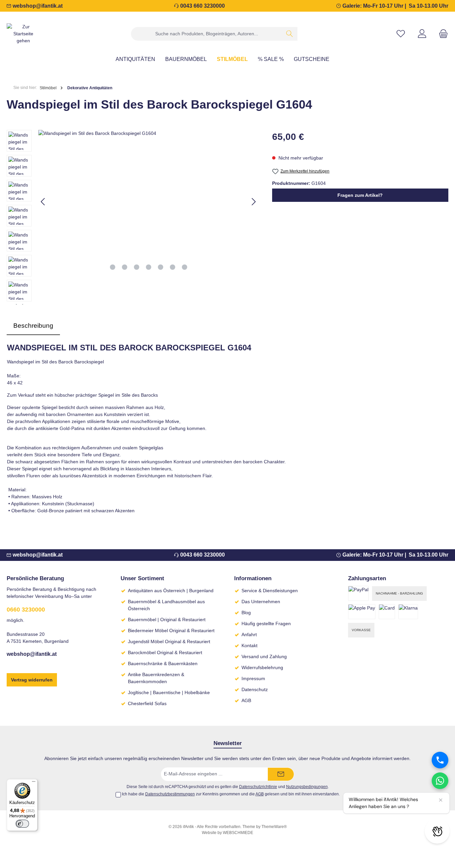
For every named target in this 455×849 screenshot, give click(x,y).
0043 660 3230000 (202, 6)
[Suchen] (289, 34)
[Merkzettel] (401, 34)
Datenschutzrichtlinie (258, 786)
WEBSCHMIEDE (238, 832)
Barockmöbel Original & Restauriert (165, 652)
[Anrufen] (440, 760)
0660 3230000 (26, 609)
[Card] (387, 611)
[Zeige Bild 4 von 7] (148, 267)
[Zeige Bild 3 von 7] (136, 267)
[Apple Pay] (361, 611)
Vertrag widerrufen (32, 679)
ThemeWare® (274, 826)
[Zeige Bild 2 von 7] (124, 267)
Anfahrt (249, 634)
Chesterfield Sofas (147, 703)
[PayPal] (358, 593)
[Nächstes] (253, 201)
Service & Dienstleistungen (269, 590)
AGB (246, 700)
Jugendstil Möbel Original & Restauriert (169, 641)
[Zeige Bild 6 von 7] (172, 267)
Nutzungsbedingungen (307, 786)
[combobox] (206, 34)
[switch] (22, 824)
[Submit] (280, 774)
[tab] (33, 326)
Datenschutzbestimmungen (170, 794)
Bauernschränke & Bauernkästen (163, 663)
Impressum (253, 678)
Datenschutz (254, 689)
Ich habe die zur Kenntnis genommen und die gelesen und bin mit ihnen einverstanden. (231, 794)
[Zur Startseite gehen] (23, 33)
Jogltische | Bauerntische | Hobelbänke (169, 692)
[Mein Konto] (422, 34)
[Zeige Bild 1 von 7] (112, 267)
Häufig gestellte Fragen (266, 623)
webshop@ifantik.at (38, 6)
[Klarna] (408, 611)
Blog (246, 612)
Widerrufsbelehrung (262, 667)
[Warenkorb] (441, 34)
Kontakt (249, 645)
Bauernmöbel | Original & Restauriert (167, 619)
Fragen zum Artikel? (360, 195)
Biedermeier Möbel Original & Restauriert (171, 630)
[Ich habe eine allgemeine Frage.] (440, 780)
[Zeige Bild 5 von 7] (160, 267)
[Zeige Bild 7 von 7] (184, 267)
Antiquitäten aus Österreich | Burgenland (171, 590)
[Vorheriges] (43, 201)
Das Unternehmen (260, 601)
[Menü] (34, 783)
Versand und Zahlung (264, 656)
